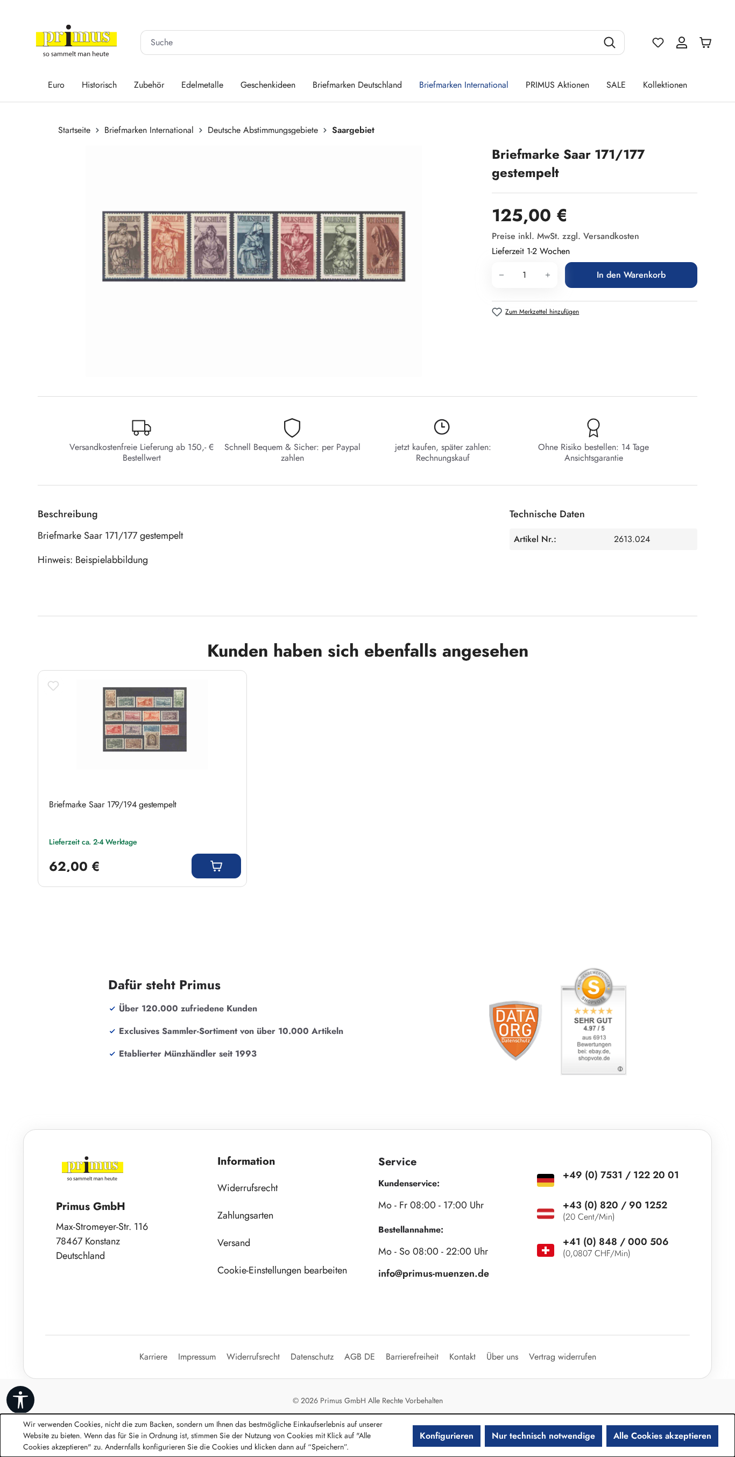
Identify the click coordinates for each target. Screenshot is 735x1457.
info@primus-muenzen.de (433, 1273)
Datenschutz (312, 1356)
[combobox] (369, 42)
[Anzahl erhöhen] (548, 275)
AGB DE (359, 1356)
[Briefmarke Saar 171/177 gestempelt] (254, 261)
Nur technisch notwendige (543, 1436)
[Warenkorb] (708, 42)
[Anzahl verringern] (501, 275)
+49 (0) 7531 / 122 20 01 (621, 1175)
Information (246, 1161)
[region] (259, 261)
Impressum (197, 1356)
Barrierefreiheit (412, 1356)
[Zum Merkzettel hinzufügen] (53, 685)
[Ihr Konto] (682, 42)
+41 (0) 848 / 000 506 (616, 1241)
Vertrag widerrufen (562, 1356)
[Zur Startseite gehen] (76, 43)
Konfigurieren (446, 1436)
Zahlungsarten (245, 1215)
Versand (233, 1243)
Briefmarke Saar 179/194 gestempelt (112, 805)
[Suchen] (611, 42)
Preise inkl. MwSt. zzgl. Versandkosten (565, 236)
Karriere (153, 1356)
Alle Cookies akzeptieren (662, 1436)
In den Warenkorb (631, 275)
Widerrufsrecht (247, 1188)
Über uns (502, 1356)
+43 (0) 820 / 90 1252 (615, 1205)
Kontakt (462, 1356)
